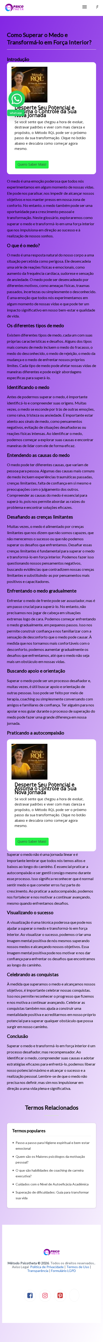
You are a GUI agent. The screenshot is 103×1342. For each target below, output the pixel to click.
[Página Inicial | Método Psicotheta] (14, 8)
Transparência (37, 1271)
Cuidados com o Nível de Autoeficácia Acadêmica (52, 1184)
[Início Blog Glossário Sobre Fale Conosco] (51, 8)
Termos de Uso (77, 1267)
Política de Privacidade (47, 1267)
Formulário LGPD (63, 1271)
